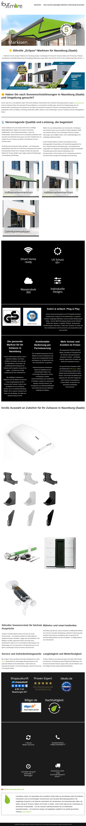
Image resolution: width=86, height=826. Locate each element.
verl (74, 316)
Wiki (38, 824)
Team (45, 824)
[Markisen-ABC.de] (11, 5)
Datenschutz (65, 824)
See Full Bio (27, 812)
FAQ (35, 824)
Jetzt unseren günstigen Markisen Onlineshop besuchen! (63, 5)
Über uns (41, 824)
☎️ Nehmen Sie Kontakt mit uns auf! (12, 789)
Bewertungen (54, 824)
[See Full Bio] (31, 811)
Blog (50, 824)
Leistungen (31, 824)
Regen (74, 368)
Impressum (60, 824)
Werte (47, 824)
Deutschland (78, 103)
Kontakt (70, 824)
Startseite (37, 5)
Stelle (3, 661)
